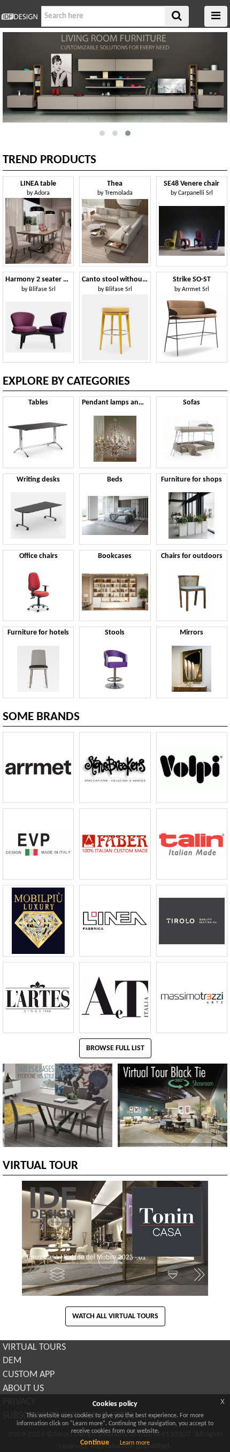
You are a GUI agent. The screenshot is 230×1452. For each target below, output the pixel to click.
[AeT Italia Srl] (115, 997)
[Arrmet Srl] (38, 767)
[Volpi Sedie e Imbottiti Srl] (192, 767)
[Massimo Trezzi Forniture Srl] (192, 997)
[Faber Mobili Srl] (115, 844)
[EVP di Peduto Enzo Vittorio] (38, 844)
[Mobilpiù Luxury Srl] (38, 920)
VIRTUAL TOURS (34, 1347)
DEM (12, 1361)
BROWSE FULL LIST (115, 1048)
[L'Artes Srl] (38, 997)
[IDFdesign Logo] (19, 16)
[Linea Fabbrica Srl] (115, 920)
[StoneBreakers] (115, 767)
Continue (94, 1443)
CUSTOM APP (29, 1375)
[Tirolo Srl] (192, 920)
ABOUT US (23, 1389)
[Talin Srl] (192, 844)
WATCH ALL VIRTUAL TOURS (115, 1316)
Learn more (135, 1443)
